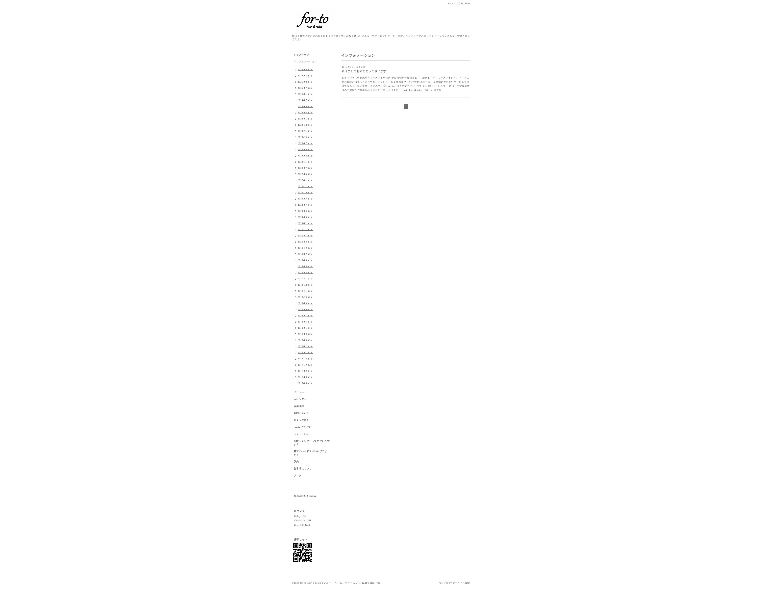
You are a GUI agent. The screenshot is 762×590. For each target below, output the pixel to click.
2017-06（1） (305, 383)
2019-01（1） (305, 278)
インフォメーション (305, 61)
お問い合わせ (301, 413)
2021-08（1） (305, 198)
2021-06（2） (305, 211)
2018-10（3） (305, 297)
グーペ (456, 582)
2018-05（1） (305, 328)
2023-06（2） (305, 149)
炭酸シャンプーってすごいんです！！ (312, 443)
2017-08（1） (305, 377)
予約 (296, 461)
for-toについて (302, 427)
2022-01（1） (305, 180)
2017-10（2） (305, 365)
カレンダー (300, 399)
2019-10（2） (305, 248)
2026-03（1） (305, 75)
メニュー (299, 392)
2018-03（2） (305, 340)
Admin (466, 582)
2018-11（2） (305, 291)
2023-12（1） (305, 125)
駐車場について (303, 468)
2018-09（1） (305, 303)
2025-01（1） (305, 94)
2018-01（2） (305, 352)
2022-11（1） (305, 162)
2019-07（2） (305, 254)
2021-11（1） (305, 186)
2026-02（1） (305, 82)
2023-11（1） (305, 131)
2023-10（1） (305, 137)
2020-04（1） (305, 242)
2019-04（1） (305, 266)
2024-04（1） (305, 112)
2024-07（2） (305, 100)
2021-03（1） (305, 217)
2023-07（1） (305, 143)
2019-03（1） (305, 272)
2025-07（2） (305, 88)
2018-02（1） (305, 346)
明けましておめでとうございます (364, 71)
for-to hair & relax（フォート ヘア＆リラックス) (328, 582)
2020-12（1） (305, 229)
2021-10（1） (305, 192)
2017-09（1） (305, 371)
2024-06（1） (305, 106)
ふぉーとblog (301, 434)
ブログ (297, 475)
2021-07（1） (305, 205)
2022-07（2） (305, 168)
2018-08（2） (305, 309)
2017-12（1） (305, 358)
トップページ (301, 54)
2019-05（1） (305, 260)
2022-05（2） (305, 174)
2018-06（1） (305, 322)
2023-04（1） (305, 155)
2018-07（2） (305, 315)
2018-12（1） (305, 285)
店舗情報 (299, 406)
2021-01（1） (305, 223)
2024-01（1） (305, 118)
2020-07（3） (305, 235)
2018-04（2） (305, 334)
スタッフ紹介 (301, 420)
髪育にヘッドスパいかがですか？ (310, 453)
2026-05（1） (305, 69)
